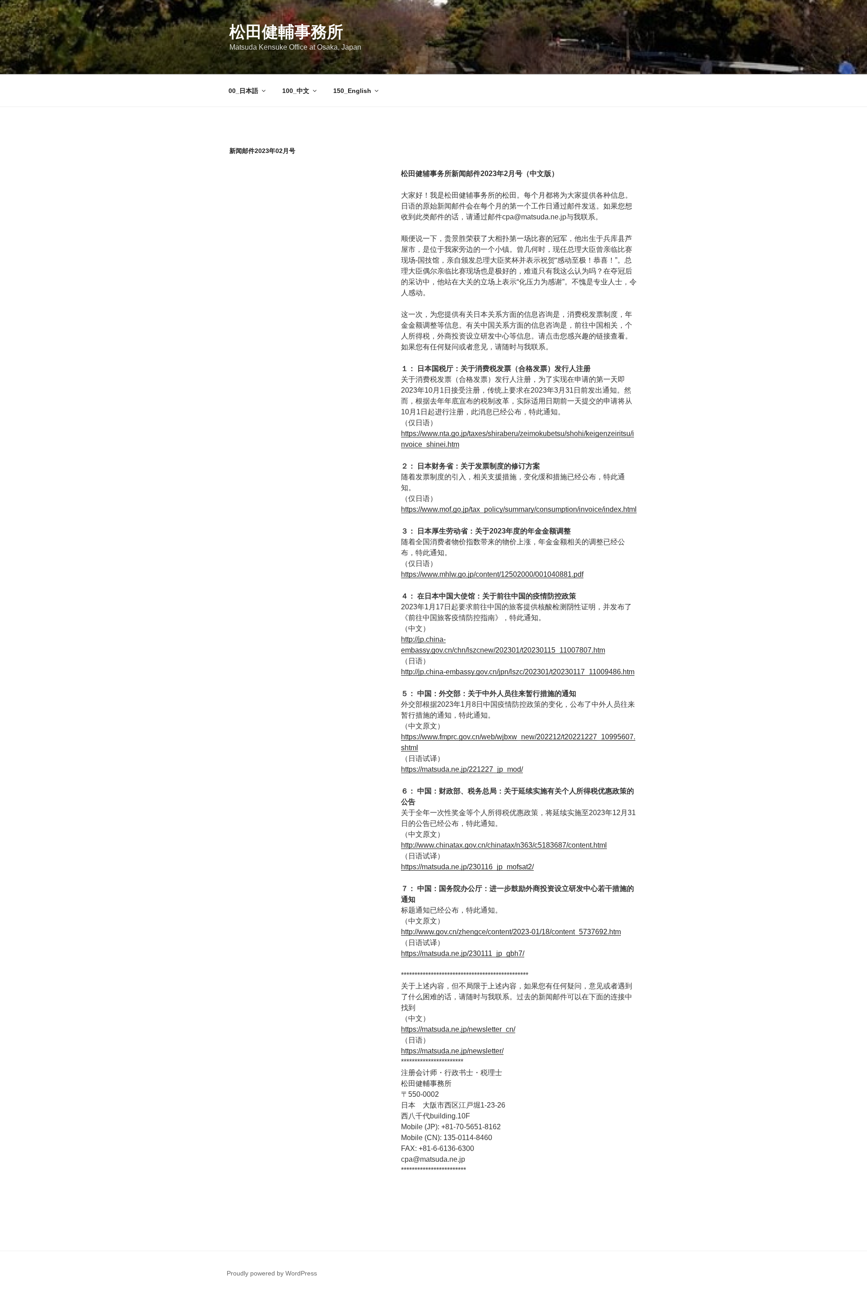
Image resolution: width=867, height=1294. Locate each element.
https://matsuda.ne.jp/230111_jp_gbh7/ (462, 953)
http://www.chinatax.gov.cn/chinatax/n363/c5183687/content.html (504, 845)
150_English (352, 90)
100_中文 (295, 90)
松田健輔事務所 (286, 32)
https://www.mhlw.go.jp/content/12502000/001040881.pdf (492, 574)
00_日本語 (243, 90)
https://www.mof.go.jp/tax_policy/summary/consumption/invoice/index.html (519, 509)
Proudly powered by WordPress (272, 1273)
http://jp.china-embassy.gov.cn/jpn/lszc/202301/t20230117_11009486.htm (517, 672)
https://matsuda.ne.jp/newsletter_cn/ (458, 1029)
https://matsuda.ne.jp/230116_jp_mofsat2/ (467, 867)
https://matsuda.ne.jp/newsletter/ (452, 1051)
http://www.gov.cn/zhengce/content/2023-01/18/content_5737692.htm (511, 932)
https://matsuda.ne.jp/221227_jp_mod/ (462, 769)
